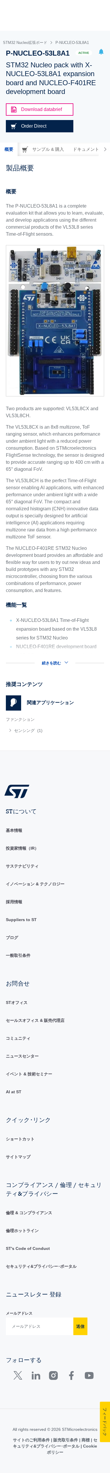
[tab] (9, 149)
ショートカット (20, 1139)
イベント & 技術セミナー (29, 1074)
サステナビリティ (22, 866)
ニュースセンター (22, 1056)
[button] (101, 52)
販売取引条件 (65, 1440)
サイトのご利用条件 (32, 1440)
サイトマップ (18, 1156)
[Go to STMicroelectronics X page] (19, 1376)
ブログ (12, 937)
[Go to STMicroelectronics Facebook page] (71, 1376)
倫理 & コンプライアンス (29, 1212)
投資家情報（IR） (22, 848)
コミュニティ (18, 1038)
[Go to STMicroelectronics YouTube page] (89, 1376)
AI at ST (13, 1091)
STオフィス (17, 1002)
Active (83, 52)
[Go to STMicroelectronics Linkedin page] (36, 1376)
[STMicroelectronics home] (19, 790)
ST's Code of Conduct (28, 1248)
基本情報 (14, 830)
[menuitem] (48, 730)
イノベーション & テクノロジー (35, 884)
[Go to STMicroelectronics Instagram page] (53, 1376)
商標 (85, 1440)
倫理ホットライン (22, 1230)
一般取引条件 (18, 955)
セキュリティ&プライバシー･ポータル (41, 1266)
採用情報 (14, 901)
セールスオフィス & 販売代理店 (35, 1020)
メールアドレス (19, 1313)
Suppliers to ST (21, 919)
